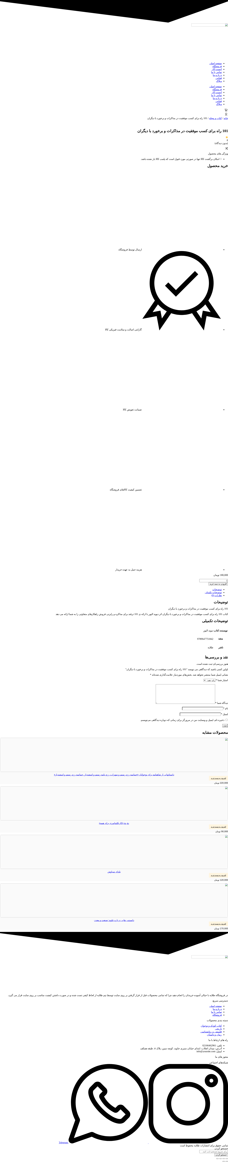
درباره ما (217, 75)
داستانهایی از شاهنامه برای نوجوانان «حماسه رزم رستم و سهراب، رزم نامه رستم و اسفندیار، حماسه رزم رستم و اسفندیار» (114, 774)
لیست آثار (217, 69)
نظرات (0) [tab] (216, 595)
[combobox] (213, 1151)
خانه (226, 118)
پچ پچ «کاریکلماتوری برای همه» (114, 823)
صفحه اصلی (215, 63)
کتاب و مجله (215, 118)
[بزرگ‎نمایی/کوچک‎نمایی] (227, 1158)
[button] (218, 778)
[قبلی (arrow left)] (227, 1161)
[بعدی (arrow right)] (223, 1161)
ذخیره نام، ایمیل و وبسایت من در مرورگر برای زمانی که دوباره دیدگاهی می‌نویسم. (182, 720)
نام (225, 708)
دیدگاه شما (221, 703)
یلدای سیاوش (114, 871)
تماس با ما (216, 72)
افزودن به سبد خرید (218, 584)
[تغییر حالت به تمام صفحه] (223, 1158)
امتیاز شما (222, 680)
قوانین (218, 78)
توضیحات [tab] (217, 589)
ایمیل (224, 714)
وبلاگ (219, 81)
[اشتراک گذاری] (220, 1158)
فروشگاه (217, 66)
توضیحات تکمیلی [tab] (213, 592)
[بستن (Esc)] (217, 1158)
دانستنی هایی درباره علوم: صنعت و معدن (114, 920)
